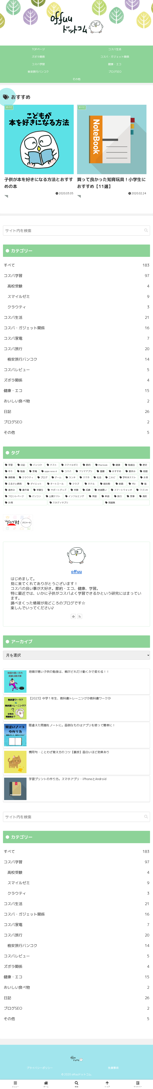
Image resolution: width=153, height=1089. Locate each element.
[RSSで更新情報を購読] (79, 616)
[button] (146, 230)
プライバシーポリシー (40, 1068)
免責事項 (113, 1068)
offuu (76, 571)
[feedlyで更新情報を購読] (73, 616)
